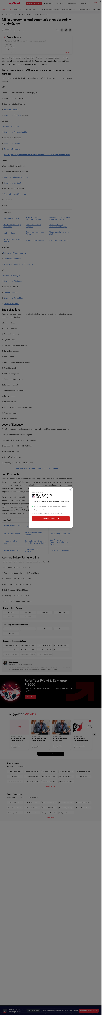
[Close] (71, 489)
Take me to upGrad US (50, 518)
